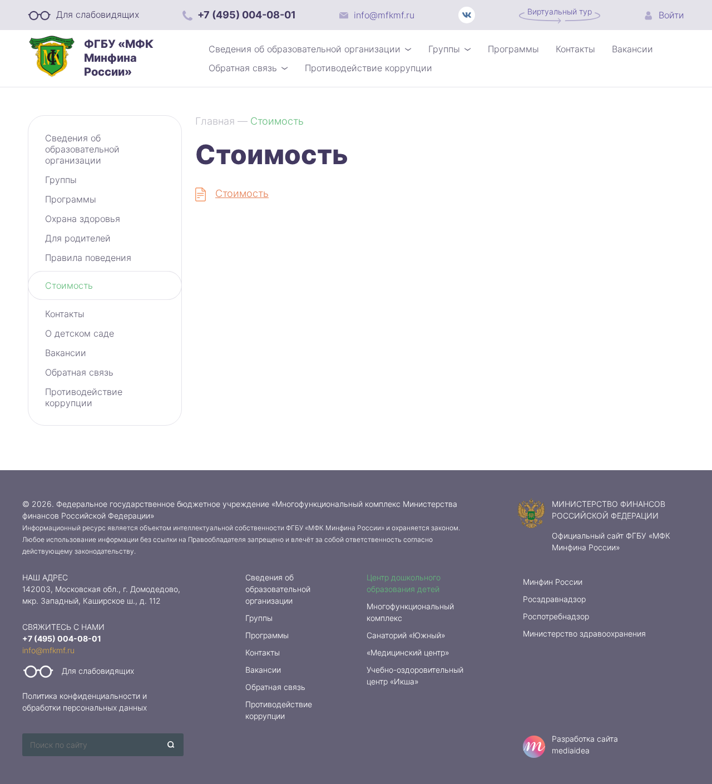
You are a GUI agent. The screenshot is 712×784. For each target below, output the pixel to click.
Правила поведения (88, 257)
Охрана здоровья (82, 218)
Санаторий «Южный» (406, 635)
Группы (444, 49)
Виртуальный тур (559, 11)
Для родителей (78, 238)
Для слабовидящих (96, 14)
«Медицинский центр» (408, 652)
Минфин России (552, 581)
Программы (513, 49)
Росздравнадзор (554, 599)
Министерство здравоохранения (584, 633)
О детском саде (79, 333)
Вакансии (632, 49)
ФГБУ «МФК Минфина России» (119, 57)
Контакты (575, 49)
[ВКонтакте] (466, 15)
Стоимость (69, 285)
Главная (215, 121)
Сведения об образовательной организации (304, 49)
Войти (670, 15)
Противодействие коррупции (368, 67)
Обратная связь (243, 67)
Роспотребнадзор (556, 616)
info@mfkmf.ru (382, 15)
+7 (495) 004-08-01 (245, 15)
